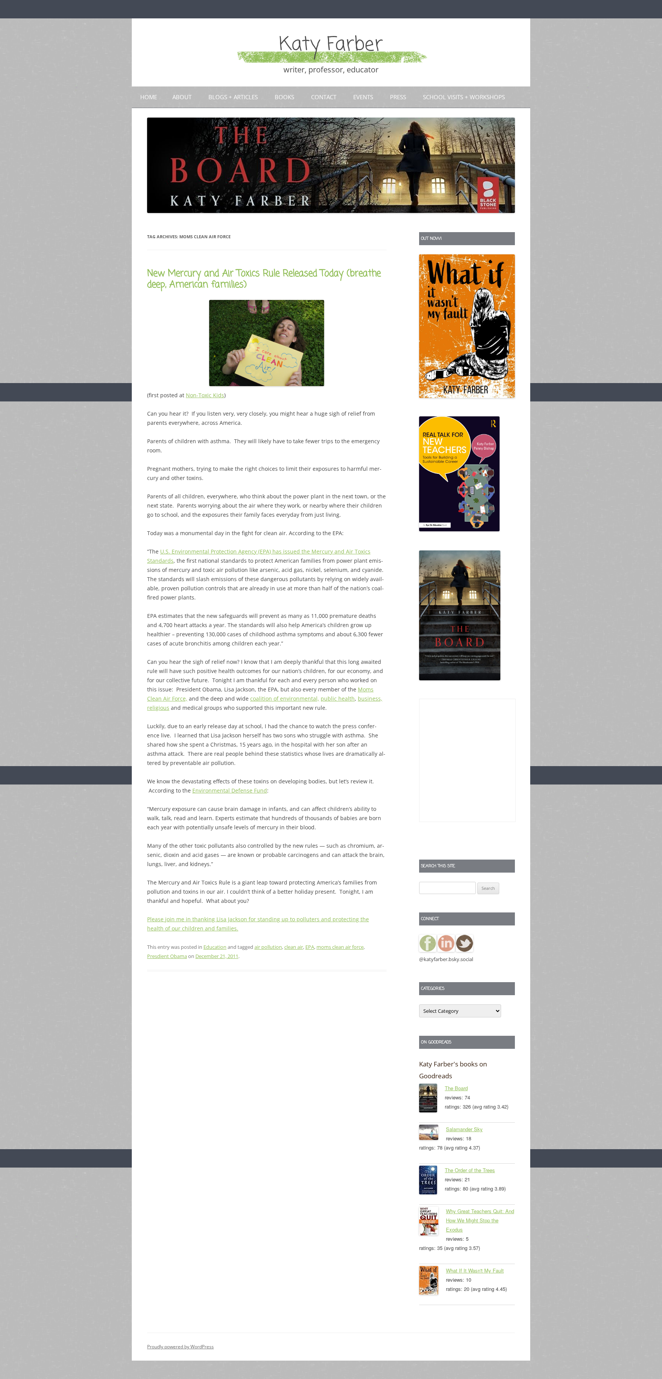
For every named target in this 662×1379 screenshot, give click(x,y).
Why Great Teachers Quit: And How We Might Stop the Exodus (480, 1220)
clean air (293, 946)
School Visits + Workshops (464, 97)
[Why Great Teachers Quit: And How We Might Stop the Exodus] (432, 1222)
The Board (456, 1088)
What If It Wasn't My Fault (475, 1270)
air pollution (268, 946)
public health (338, 698)
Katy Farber (331, 45)
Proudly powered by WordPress (180, 1346)
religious (158, 707)
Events (363, 97)
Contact (323, 97)
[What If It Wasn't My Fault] (432, 1281)
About (182, 97)
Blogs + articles (233, 97)
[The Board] (432, 1099)
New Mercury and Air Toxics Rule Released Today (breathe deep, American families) (264, 279)
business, (370, 698)
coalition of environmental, (284, 698)
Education (214, 946)
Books (284, 97)
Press (398, 97)
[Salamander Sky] (432, 1134)
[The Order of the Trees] (432, 1181)
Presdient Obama (167, 956)
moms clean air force (340, 946)
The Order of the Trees (470, 1170)
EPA (309, 946)
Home (148, 97)
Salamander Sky (464, 1129)
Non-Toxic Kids (205, 395)
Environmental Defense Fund (229, 790)
